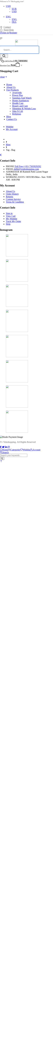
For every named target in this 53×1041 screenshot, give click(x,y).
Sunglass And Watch (22, 98)
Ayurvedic (17, 92)
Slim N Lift (17, 111)
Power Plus (17, 95)
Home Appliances (20, 100)
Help (8, 224)
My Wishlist (11, 218)
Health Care (17, 103)
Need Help (9, 30)
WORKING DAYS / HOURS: (20, 177)
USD (8, 6)
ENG (8, 16)
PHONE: (10, 166)
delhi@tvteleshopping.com (26, 169)
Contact (7, 27)
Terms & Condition (15, 202)
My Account (12, 129)
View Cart (10, 216)
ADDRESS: (12, 171)
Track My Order (13, 221)
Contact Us (11, 119)
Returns (9, 196)
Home (9, 84)
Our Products (12, 90)
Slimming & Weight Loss (24, 108)
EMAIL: (10, 169)
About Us (10, 87)
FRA (14, 22)
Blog (8, 116)
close (2, 77)
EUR (14, 9)
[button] (1, 461)
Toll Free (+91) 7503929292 (28, 166)
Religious (16, 114)
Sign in (9, 213)
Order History (12, 194)
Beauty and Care (20, 106)
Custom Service (13, 199)
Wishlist (9, 126)
